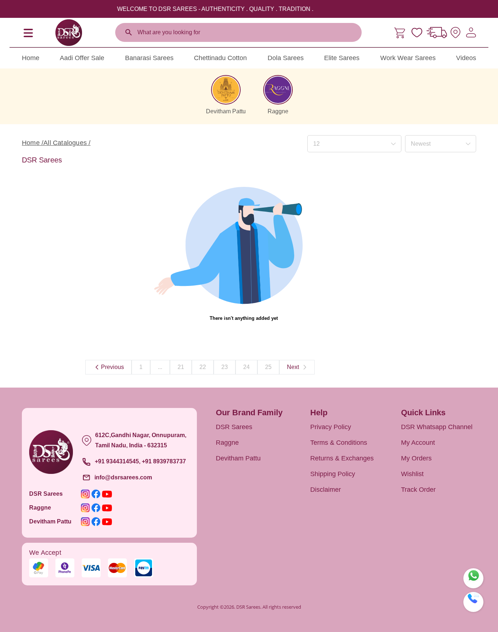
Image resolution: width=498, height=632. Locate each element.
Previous (112, 367)
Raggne (227, 442)
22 (202, 367)
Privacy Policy (330, 427)
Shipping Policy (332, 474)
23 (224, 367)
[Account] (471, 32)
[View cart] (400, 32)
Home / (32, 143)
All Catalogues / (66, 143)
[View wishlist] (417, 33)
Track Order (418, 489)
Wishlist (412, 474)
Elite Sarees (341, 58)
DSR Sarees (234, 427)
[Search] (128, 32)
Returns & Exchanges (342, 458)
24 (246, 367)
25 (268, 367)
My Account (418, 442)
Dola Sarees (286, 58)
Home (30, 58)
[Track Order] (437, 32)
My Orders (416, 458)
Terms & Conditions (338, 442)
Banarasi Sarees (149, 58)
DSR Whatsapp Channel (436, 427)
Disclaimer (325, 489)
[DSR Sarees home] (68, 32)
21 (181, 367)
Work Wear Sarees (408, 58)
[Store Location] (455, 32)
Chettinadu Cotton (220, 58)
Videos (466, 58)
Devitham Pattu (238, 458)
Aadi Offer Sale (82, 58)
